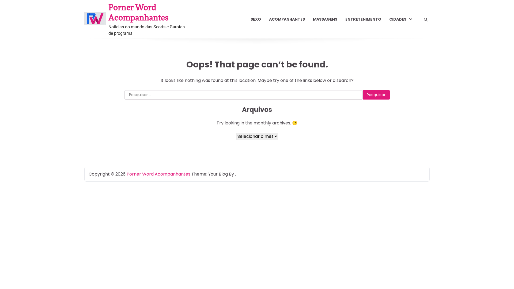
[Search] (426, 20)
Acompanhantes (287, 19)
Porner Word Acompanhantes (138, 12)
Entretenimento (363, 19)
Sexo (256, 19)
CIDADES (397, 19)
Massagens (325, 19)
